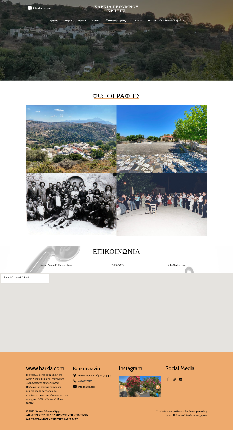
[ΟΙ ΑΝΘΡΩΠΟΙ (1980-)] (161, 234)
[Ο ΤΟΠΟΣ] (71, 170)
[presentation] (122, 387)
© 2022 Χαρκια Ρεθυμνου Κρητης (44, 411)
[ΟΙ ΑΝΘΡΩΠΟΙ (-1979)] (71, 232)
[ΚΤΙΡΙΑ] (161, 170)
